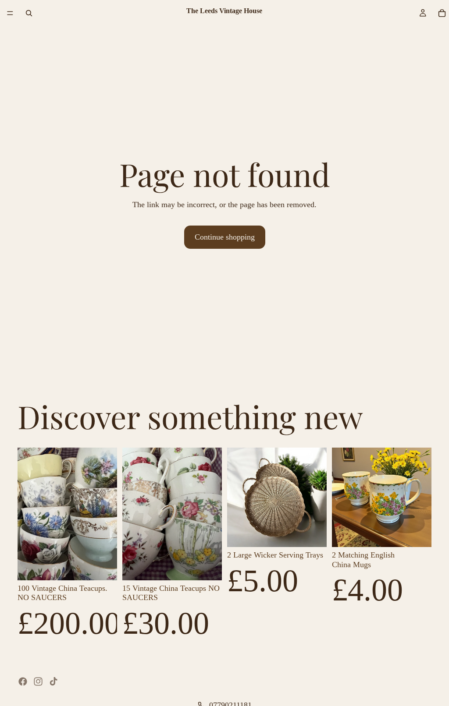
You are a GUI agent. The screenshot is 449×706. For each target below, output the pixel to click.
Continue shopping (225, 237)
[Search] (29, 13)
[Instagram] (38, 681)
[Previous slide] (27, 513)
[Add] (103, 567)
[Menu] (10, 13)
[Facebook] (23, 681)
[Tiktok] (53, 681)
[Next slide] (107, 513)
